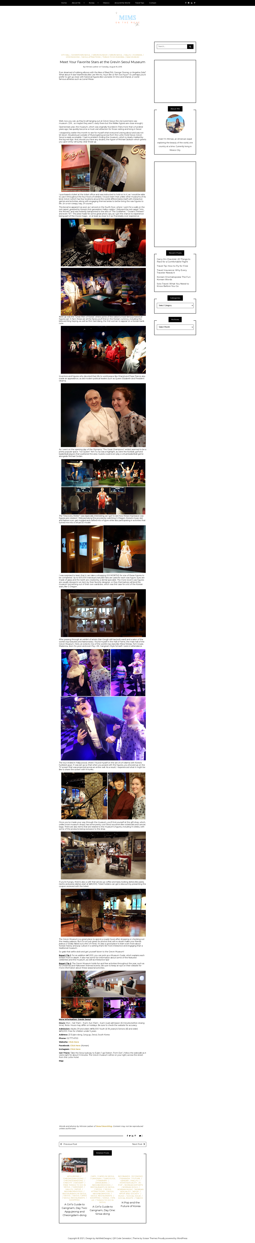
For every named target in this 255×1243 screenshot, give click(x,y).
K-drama (137, 55)
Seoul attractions (91, 57)
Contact (152, 3)
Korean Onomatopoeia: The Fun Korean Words (174, 278)
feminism (125, 1178)
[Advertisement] (107, 46)
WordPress (182, 1238)
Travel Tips (139, 3)
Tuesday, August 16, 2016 (111, 67)
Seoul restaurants (74, 1198)
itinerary (102, 1180)
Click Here (74, 1042)
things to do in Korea (113, 57)
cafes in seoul (106, 1176)
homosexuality (128, 1183)
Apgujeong (73, 1176)
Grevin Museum (99, 55)
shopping (74, 1200)
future (136, 1178)
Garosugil (110, 1178)
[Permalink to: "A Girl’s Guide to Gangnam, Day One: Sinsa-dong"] (103, 1165)
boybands (124, 1176)
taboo (139, 1198)
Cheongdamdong (73, 1180)
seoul (67, 1196)
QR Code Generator (122, 1238)
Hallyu (128, 55)
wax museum (132, 57)
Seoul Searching (104, 1126)
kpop (78, 1189)
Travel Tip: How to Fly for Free (172, 266)
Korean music (125, 1189)
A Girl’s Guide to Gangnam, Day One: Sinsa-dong (102, 1210)
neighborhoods (73, 1191)
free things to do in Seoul (74, 1186)
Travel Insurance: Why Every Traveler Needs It (172, 271)
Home (64, 3)
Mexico (106, 3)
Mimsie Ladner (92, 67)
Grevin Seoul (115, 55)
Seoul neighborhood (103, 1192)
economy (137, 1176)
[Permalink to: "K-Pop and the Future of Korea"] (131, 1165)
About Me (76, 3)
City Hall (65, 55)
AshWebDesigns (103, 1238)
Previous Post (70, 1144)
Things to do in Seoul (105, 1201)
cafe (93, 1176)
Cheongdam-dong (73, 1178)
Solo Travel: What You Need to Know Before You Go (173, 285)
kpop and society (129, 1194)
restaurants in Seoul (75, 1194)
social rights (125, 1198)
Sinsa (106, 1198)
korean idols (130, 1187)
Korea (91, 3)
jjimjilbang (101, 1183)
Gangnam (78, 1187)
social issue (134, 1196)
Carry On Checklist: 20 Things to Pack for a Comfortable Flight (173, 260)
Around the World (122, 3)
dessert (79, 1183)
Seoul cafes (80, 1196)
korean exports (134, 1185)
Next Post (137, 1144)
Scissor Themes (150, 1238)
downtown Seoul (81, 55)
